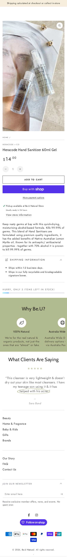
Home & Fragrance (14, 424)
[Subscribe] (62, 494)
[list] (33, 332)
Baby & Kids (10, 429)
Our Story (9, 458)
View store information (18, 215)
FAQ (5, 464)
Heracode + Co (11, 144)
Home (5, 137)
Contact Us (9, 469)
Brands (7, 440)
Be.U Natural (28, 549)
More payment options (33, 197)
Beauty (7, 418)
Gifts (5, 435)
